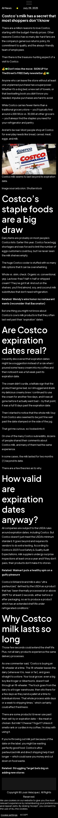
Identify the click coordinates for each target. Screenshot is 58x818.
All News (7, 8)
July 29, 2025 (30, 8)
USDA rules (45, 528)
